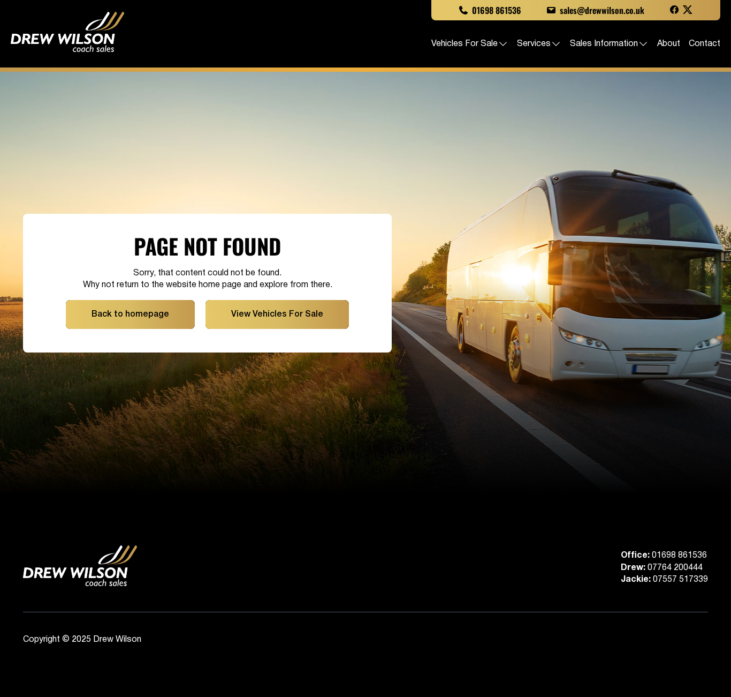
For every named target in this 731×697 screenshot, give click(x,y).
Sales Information (604, 44)
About (668, 44)
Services (534, 44)
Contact (704, 44)
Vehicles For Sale (464, 44)
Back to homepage (130, 314)
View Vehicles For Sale (277, 314)
